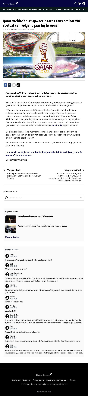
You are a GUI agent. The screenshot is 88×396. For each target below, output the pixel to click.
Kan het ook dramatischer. (14, 302)
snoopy (12, 306)
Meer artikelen (12, 237)
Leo (11, 327)
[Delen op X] (9, 85)
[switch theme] (79, 3)
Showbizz (50, 9)
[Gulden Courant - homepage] (10, 3)
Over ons (26, 380)
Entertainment (35, 9)
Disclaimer (16, 380)
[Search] (75, 3)
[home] (4, 9)
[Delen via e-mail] (14, 85)
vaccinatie (57, 125)
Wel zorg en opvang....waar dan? (16, 269)
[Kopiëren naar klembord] (18, 85)
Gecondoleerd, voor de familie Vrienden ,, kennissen (22, 332)
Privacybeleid (38, 380)
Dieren (78, 9)
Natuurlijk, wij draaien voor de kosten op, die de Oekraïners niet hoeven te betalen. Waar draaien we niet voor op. (43, 341)
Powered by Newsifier (44, 391)
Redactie (11, 29)
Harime (12, 285)
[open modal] (83, 3)
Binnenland (11, 9)
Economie (68, 9)
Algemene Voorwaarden (56, 380)
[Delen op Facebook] (5, 85)
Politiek (59, 9)
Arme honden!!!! (10, 311)
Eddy (11, 255)
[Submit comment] (81, 197)
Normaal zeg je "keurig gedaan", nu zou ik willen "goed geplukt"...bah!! (28, 260)
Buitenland (23, 9)
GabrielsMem (14, 315)
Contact (72, 380)
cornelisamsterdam (16, 273)
